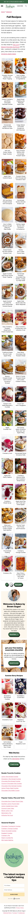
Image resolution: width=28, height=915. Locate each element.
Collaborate (21, 913)
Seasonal (9, 11)
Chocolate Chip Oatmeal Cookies (11, 786)
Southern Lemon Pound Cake (10, 804)
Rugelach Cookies (6, 833)
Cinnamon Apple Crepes (8, 54)
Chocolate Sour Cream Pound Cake (12, 801)
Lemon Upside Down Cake (9, 806)
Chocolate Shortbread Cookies (10, 781)
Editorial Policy (7, 913)
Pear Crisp (16, 44)
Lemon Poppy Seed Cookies (9, 788)
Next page (18, 584)
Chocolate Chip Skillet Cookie (10, 790)
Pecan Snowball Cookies (8, 831)
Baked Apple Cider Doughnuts (10, 47)
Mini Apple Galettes (7, 840)
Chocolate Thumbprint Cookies (10, 826)
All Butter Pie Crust (7, 815)
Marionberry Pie (6, 813)
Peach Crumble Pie (7, 838)
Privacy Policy (20, 907)
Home (3, 11)
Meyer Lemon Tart (7, 810)
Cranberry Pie (5, 835)
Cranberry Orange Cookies (9, 828)
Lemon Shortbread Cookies (9, 776)
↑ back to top (14, 764)
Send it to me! (14, 663)
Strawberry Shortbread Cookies (11, 779)
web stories (15, 759)
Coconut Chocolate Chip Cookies (11, 783)
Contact (15, 913)
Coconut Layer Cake (7, 808)
